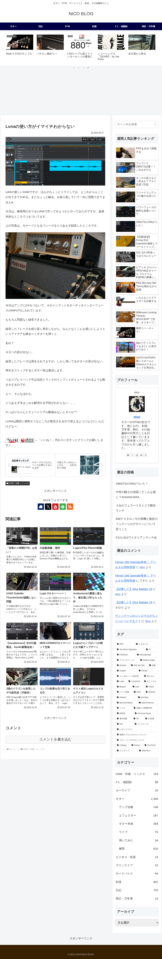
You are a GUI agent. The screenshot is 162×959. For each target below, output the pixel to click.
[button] (155, 124)
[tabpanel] (19, 48)
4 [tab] (88, 67)
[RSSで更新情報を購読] (70, 506)
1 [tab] (73, 67)
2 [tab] (78, 67)
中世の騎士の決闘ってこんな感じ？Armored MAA (136, 494)
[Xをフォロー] (48, 506)
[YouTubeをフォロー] (55, 506)
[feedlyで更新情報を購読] (62, 506)
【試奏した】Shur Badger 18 (133, 589)
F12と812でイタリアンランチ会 (136, 537)
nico (137, 417)
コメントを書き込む (55, 739)
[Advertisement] (81, 91)
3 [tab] (83, 67)
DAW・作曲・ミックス (19, 483)
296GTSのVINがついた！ (132, 483)
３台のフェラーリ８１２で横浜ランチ (136, 508)
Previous (2, 48)
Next (159, 48)
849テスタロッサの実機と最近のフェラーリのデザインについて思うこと (137, 524)
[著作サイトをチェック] (41, 506)
